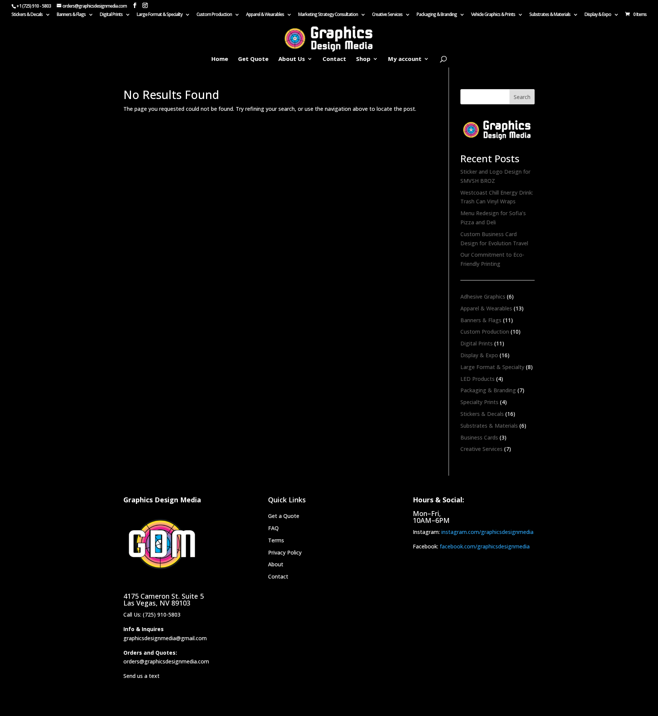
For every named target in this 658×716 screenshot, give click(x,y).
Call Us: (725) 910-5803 (151, 614)
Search (522, 97)
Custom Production (214, 15)
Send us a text (141, 675)
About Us (291, 59)
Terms (276, 540)
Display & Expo (598, 15)
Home (219, 59)
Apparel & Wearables (265, 15)
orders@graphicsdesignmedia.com (166, 661)
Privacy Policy (285, 552)
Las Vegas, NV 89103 (156, 602)
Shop (363, 59)
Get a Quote (283, 515)
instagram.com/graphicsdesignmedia (487, 531)
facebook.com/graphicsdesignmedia (485, 546)
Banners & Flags (71, 15)
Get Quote (253, 59)
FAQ (273, 528)
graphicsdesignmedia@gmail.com (165, 638)
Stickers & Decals (27, 15)
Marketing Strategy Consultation (328, 15)
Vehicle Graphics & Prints (493, 15)
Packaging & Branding (437, 15)
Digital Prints (111, 15)
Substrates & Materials (549, 15)
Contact (334, 59)
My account (405, 59)
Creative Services (387, 15)
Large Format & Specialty (159, 15)
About (275, 564)
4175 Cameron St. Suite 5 (163, 596)
